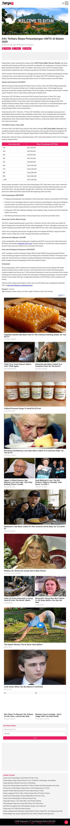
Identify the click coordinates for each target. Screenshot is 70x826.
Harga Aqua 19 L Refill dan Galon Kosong (16, 808)
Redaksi (40, 823)
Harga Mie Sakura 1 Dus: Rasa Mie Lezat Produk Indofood (22, 801)
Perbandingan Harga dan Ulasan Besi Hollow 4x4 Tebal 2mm (23, 803)
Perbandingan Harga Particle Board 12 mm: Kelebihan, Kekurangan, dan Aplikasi (29, 780)
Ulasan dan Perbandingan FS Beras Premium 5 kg (19, 798)
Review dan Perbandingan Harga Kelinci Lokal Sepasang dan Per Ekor (26, 788)
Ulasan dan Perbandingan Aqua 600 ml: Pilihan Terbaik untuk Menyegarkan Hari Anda (31, 785)
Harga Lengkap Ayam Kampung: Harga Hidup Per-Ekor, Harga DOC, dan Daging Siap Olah (32, 811)
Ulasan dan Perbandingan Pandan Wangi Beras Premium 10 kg (23, 796)
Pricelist (24, 823)
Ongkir (32, 823)
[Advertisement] (35, 757)
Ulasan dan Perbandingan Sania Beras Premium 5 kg (20, 778)
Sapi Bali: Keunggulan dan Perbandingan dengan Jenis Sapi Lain (24, 806)
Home (17, 823)
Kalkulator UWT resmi (25, 243)
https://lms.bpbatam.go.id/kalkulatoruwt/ (19, 285)
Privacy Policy (50, 823)
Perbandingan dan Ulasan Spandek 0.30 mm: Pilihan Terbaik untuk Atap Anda (28, 813)
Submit (35, 738)
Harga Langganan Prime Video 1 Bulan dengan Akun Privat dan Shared (26, 793)
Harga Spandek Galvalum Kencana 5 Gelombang (19, 783)
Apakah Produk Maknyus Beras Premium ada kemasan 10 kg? (23, 790)
